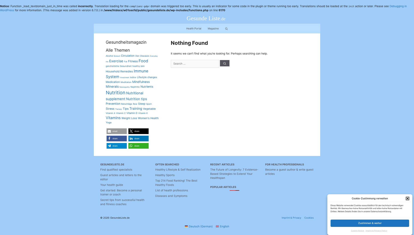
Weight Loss (129, 118)
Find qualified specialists (116, 169)
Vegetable (149, 108)
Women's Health (148, 118)
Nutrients (147, 86)
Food (143, 60)
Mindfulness (141, 82)
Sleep (141, 103)
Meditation (126, 82)
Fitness (133, 61)
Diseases (144, 56)
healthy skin (138, 66)
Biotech (117, 56)
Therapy (118, 109)
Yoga (108, 122)
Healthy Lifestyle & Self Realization (178, 169)
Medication (113, 82)
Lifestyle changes (147, 77)
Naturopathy (125, 87)
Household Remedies (119, 71)
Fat (125, 61)
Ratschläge (126, 104)
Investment (124, 77)
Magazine (213, 28)
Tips (126, 108)
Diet (137, 56)
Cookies (309, 217)
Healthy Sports (165, 175)
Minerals (112, 86)
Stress (110, 108)
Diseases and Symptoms (171, 196)
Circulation (128, 55)
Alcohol (109, 56)
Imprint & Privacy (291, 217)
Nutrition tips (136, 99)
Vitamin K (143, 113)
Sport (149, 104)
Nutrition (115, 92)
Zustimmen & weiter (370, 223)
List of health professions (171, 190)
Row (135, 104)
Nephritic (135, 87)
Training (135, 108)
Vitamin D (131, 113)
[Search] (224, 63)
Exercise (116, 61)
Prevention (113, 103)
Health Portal (193, 28)
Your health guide (111, 184)
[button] (407, 198)
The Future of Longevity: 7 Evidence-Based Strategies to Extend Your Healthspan (234, 173)
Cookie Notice (357, 230)
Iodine (133, 77)
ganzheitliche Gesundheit (119, 66)
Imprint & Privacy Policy (376, 230)
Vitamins (113, 118)
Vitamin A (110, 113)
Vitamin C (121, 113)
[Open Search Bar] (226, 28)
